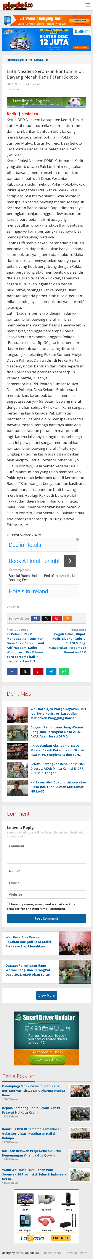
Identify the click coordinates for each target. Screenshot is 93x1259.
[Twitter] (46, 618)
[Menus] (88, 5)
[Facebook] (35, 618)
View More (46, 995)
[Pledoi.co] (18, 5)
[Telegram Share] (51, 671)
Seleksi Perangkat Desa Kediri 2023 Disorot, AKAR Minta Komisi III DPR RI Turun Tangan (57, 768)
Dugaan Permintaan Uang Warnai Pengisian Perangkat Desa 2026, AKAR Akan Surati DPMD (56, 731)
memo (20, 1253)
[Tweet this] (25, 671)
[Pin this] (38, 671)
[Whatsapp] (64, 671)
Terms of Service (76, 1253)
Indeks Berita (52, 1253)
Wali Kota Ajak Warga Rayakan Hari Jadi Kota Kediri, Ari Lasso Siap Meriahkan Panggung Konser (58, 713)
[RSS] (67, 618)
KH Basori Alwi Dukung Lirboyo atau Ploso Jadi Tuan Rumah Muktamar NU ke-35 (58, 786)
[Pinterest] (57, 618)
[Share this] (12, 671)
